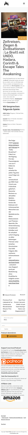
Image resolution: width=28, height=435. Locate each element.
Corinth (5, 118)
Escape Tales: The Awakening (11, 129)
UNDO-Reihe (6, 113)
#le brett (22, 294)
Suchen (3, 424)
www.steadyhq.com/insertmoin (14, 283)
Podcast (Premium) (10, 295)
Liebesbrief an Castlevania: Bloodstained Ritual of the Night (7, 306)
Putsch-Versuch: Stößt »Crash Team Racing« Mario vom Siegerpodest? (19, 306)
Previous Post (7, 300)
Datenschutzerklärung (15, 417)
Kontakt (3, 416)
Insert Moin (9, 431)
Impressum (5, 417)
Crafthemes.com (14, 433)
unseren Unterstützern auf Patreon (14, 145)
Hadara (5, 124)
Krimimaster (18, 98)
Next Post (22, 300)
